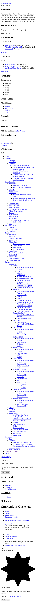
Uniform (7, 110)
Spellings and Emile (23, 366)
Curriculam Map (22, 353)
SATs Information (22, 397)
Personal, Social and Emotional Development (24, 305)
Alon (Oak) (16, 289)
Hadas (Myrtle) (17, 327)
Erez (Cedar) (17, 320)
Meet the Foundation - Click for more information (23, 175)
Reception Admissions (20, 185)
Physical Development (24, 276)
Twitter (9, 497)
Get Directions (11, 489)
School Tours (13, 256)
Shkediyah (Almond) (19, 369)
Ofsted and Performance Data (18, 209)
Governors (12, 440)
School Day (12, 236)
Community (8, 437)
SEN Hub (12, 409)
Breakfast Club (17, 247)
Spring (23, 386)
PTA (10, 439)
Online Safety (17, 222)
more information (15, 596)
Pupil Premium (13, 215)
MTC (18, 355)
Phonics (19, 271)
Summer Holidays (10, 64)
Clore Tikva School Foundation (19, 165)
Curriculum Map (22, 295)
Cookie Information (11, 536)
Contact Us (12, 162)
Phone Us (9, 485)
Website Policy (9, 538)
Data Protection (14, 204)
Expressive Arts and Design (25, 278)
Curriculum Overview (24, 318)
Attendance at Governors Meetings (24, 446)
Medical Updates (20, 131)
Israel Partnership (14, 450)
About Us (8, 158)
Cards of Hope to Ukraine (21, 430)
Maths (19, 298)
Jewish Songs (17, 435)
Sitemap (7, 534)
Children (7, 262)
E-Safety (11, 408)
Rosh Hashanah (10, 45)
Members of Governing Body (22, 442)
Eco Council (9, 49)
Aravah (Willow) (18, 348)
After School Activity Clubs (21, 244)
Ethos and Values (14, 205)
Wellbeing (12, 411)
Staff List (12, 163)
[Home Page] (6, 3)
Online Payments (14, 260)
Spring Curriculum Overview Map (24, 198)
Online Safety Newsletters (21, 220)
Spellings (20, 344)
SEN (10, 224)
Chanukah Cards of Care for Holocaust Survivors (22, 419)
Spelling (19, 357)
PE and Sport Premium (16, 211)
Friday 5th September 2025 (13, 47)
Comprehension (22, 378)
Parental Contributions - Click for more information (23, 168)
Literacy (19, 273)
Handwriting (21, 377)
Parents (7, 233)
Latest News (13, 229)
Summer (23, 388)
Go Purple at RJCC (19, 417)
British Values (13, 191)
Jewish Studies (13, 413)
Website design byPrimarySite (15, 545)
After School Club (18, 249)
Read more (4, 52)
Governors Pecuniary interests (22, 444)
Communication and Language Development (24, 308)
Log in (4, 145)
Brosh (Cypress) (18, 337)
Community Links (14, 448)
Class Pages (12, 264)
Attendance (12, 235)
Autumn (23, 384)
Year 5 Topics (21, 382)
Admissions (12, 184)
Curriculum (12, 193)
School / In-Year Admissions (22, 187)
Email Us (9, 487)
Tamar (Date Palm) (19, 313)
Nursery (11, 189)
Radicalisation (13, 216)
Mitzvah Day (17, 433)
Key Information (10, 182)
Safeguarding (13, 218)
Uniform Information (15, 238)
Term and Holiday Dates (16, 258)
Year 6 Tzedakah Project (20, 415)
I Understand (5, 600)
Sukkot (15, 426)
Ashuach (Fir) (17, 399)
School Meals (9, 108)
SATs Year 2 (21, 333)
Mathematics (21, 275)
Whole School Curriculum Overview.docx (18, 520)
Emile (18, 346)
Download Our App (11, 451)
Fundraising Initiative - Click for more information (23, 179)
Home (7, 156)
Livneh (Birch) (17, 358)
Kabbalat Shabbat (18, 428)
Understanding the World (25, 287)
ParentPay (8, 106)
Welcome (12, 160)
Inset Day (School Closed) (13, 68)
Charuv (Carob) (18, 389)
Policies (11, 213)
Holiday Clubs (17, 245)
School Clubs (13, 242)
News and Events (10, 225)
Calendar (11, 227)
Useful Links (13, 251)
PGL (18, 380)
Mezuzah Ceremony (19, 431)
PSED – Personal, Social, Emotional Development (25, 285)
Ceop (6, 112)
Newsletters (12, 231)
